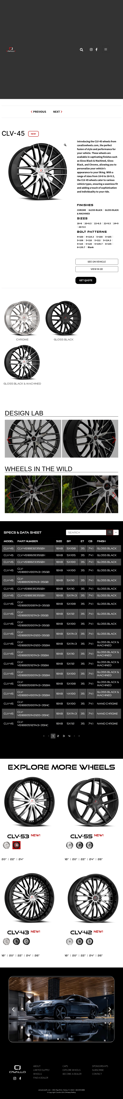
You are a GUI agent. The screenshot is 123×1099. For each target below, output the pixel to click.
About (37, 1066)
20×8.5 (88, 223)
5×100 (99, 236)
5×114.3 (107, 240)
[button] (13, 1009)
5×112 (97, 240)
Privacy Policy (71, 1092)
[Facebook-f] (96, 49)
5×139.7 (98, 243)
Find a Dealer (40, 1077)
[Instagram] (91, 49)
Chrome (81, 209)
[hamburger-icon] (105, 49)
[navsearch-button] (81, 49)
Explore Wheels (72, 1069)
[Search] (110, 532)
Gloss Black (95, 209)
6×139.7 (81, 247)
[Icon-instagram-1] (14, 1078)
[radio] (22, 319)
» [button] (79, 736)
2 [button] (58, 736)
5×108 (80, 240)
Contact (97, 1073)
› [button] (74, 736)
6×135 (108, 243)
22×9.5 (107, 223)
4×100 (80, 236)
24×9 (116, 223)
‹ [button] (48, 736)
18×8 (79, 223)
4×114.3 (90, 236)
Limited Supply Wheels (41, 1071)
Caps (65, 1066)
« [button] (44, 736)
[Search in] (116, 532)
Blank (91, 247)
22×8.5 (97, 223)
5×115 (80, 243)
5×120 (89, 243)
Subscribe (98, 1069)
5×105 (108, 236)
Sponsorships (100, 1066)
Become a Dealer (72, 1073)
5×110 (89, 240)
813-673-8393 (80, 1090)
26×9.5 (82, 226)
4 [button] (69, 736)
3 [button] (64, 736)
